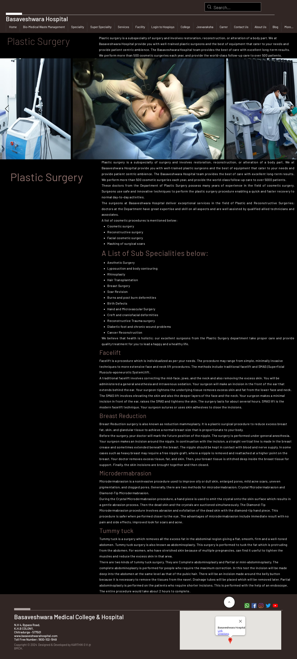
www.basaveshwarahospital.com (35, 636)
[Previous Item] (7, 109)
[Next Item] (290, 109)
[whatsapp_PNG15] (247, 605)
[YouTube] (275, 605)
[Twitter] (268, 605)
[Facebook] (254, 605)
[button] (77, 27)
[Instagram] (261, 605)
